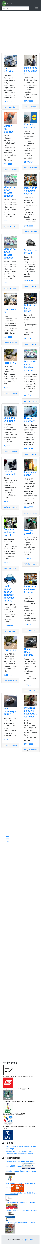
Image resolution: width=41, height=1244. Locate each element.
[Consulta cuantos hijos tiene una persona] (10, 1177)
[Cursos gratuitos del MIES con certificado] (11, 1206)
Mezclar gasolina (29, 532)
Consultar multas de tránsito (9, 532)
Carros (26, 107)
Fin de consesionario (10, 309)
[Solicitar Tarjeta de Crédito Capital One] (10, 1228)
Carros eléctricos (29, 419)
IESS (7, 839)
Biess (7, 842)
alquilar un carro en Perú (13, 170)
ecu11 (9, 3)
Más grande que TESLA (10, 711)
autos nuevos (9, 343)
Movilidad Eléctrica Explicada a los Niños (30, 712)
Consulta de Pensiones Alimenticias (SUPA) (21, 1210)
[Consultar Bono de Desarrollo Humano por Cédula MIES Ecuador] (28, 1166)
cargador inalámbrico (32, 168)
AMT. (9, 568)
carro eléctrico (13, 107)
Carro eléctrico (9, 70)
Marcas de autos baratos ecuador (10, 191)
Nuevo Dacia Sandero (29, 652)
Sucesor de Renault (30, 252)
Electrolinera (34, 107)
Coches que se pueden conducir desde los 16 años (9, 593)
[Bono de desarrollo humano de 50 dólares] (11, 1197)
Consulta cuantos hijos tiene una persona (21, 1171)
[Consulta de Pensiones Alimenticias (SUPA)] (10, 1216)
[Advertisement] (20, 32)
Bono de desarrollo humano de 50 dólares (21, 1193)
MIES (7, 837)
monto (35, 564)
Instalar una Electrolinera (30, 70)
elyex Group (28, 1240)
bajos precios (9, 226)
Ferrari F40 (10, 362)
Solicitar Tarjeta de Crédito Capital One (20, 1223)
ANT (5, 507)
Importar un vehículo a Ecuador (30, 190)
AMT (5, 568)
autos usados (29, 401)
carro (6, 107)
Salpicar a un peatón (9, 419)
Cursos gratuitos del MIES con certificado (21, 1202)
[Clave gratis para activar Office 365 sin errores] (17, 1188)
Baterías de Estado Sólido (30, 308)
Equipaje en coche (30, 473)
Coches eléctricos (29, 126)
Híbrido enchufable (10, 472)
